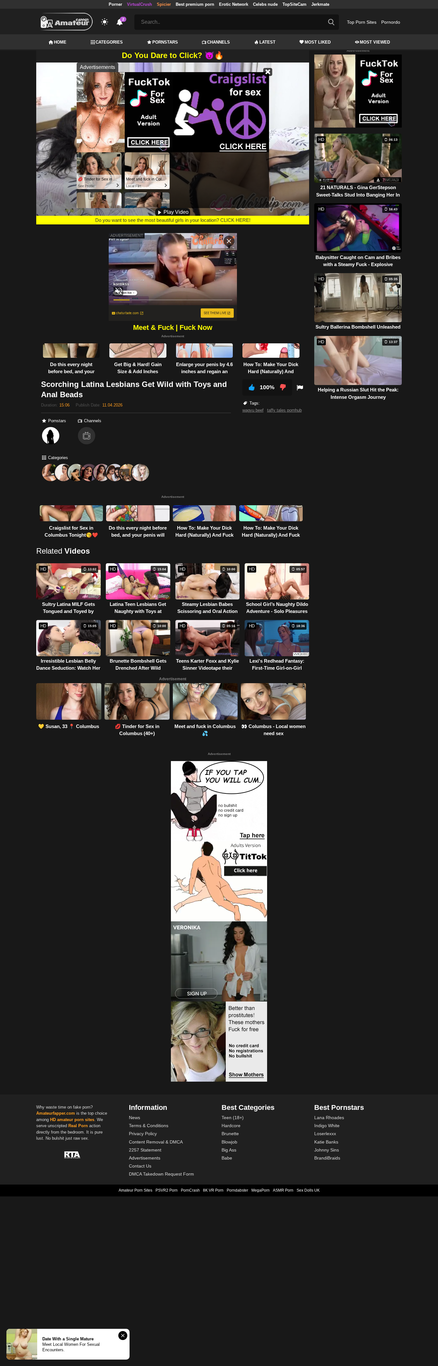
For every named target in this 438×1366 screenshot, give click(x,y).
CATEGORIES (109, 42)
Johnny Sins (326, 1149)
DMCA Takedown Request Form (161, 1174)
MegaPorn (260, 1190)
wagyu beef (253, 410)
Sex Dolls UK (308, 1190)
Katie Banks (326, 1141)
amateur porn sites (75, 1119)
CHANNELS (218, 42)
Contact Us (140, 1166)
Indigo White (327, 1125)
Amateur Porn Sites (135, 1190)
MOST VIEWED (375, 42)
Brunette (230, 1133)
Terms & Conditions (148, 1125)
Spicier (164, 4)
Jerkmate (320, 4)
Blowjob (229, 1141)
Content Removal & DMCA (156, 1141)
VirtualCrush (139, 4)
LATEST (267, 42)
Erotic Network (233, 4)
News (134, 1117)
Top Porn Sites (361, 22)
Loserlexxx (325, 1133)
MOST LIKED (318, 42)
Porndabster (237, 1190)
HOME (60, 42)
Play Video (175, 212)
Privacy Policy (143, 1133)
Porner (115, 4)
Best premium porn (195, 4)
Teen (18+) (233, 1117)
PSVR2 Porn (167, 1190)
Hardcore (231, 1125)
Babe (227, 1158)
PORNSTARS (165, 42)
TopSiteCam (294, 4)
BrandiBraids (327, 1158)
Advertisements (144, 1158)
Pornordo (390, 22)
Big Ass (229, 1149)
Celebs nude (265, 4)
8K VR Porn (213, 1190)
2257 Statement (145, 1149)
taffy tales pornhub (284, 410)
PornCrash (190, 1190)
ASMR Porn (283, 1190)
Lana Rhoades (329, 1117)
